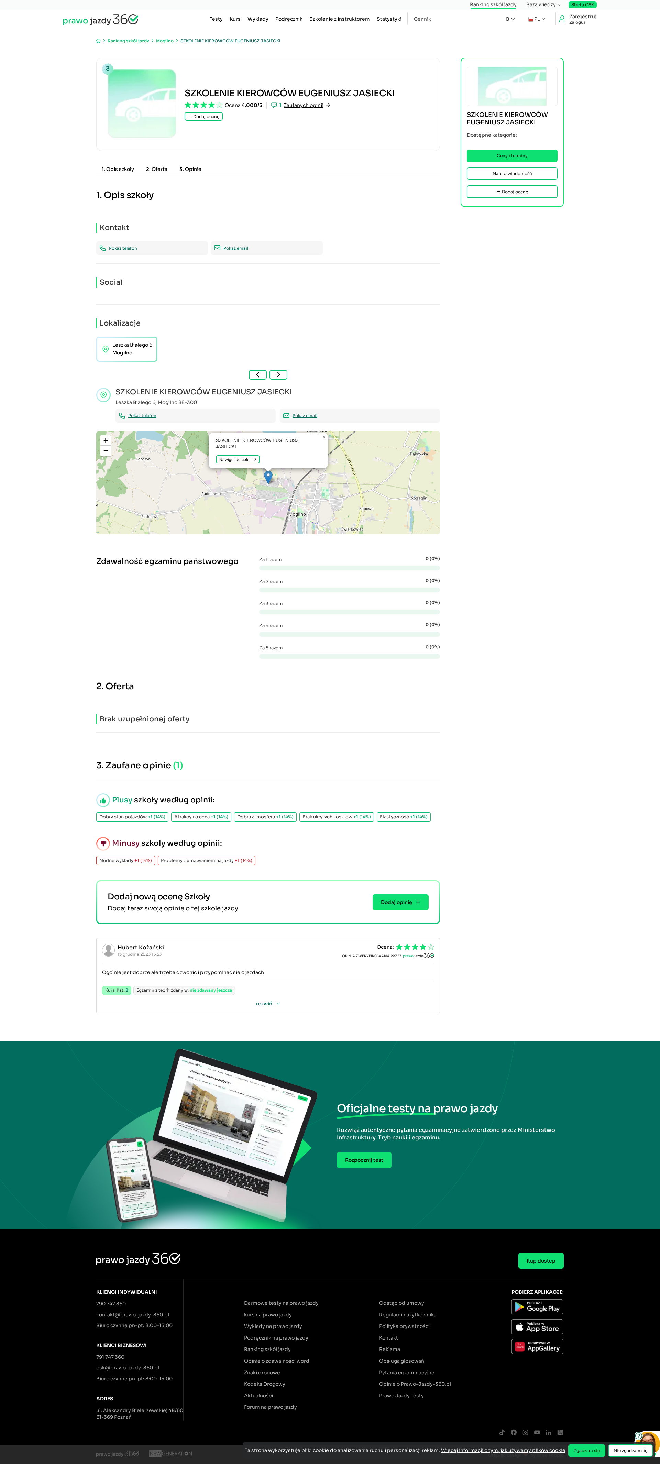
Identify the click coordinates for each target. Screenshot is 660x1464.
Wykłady (258, 19)
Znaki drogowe (262, 1372)
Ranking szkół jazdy (493, 4)
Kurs (235, 19)
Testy (216, 19)
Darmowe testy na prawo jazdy (281, 1303)
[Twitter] (560, 1433)
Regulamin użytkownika (408, 1315)
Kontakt (388, 1338)
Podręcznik (288, 19)
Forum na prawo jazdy (270, 1407)
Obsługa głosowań (401, 1361)
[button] (268, 477)
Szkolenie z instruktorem (339, 19)
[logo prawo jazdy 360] (100, 19)
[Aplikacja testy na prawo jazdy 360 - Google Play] (538, 1307)
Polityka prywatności (404, 1326)
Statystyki (389, 19)
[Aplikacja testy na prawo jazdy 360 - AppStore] (538, 1327)
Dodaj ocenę (205, 116)
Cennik (422, 19)
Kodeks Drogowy (264, 1384)
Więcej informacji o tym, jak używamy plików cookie (503, 1450)
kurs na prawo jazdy (268, 1315)
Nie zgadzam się (630, 1450)
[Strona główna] (98, 40)
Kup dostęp (541, 1261)
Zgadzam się (587, 1450)
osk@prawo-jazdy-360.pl (127, 1368)
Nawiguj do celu (234, 459)
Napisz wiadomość (512, 173)
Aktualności (258, 1395)
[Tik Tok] (501, 1433)
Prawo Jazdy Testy (401, 1395)
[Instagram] (525, 1433)
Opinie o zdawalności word (276, 1361)
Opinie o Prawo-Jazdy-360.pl (415, 1384)
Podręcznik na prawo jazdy (276, 1338)
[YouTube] (537, 1433)
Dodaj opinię (396, 902)
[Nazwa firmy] (170, 1455)
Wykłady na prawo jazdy (273, 1326)
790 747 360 (111, 1304)
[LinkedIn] (548, 1433)
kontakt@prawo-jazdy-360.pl (132, 1315)
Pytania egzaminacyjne (406, 1372)
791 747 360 (110, 1357)
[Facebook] (513, 1433)
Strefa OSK (582, 4)
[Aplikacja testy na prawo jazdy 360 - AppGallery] (538, 1347)
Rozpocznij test (364, 1160)
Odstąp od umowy (401, 1303)
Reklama (389, 1349)
